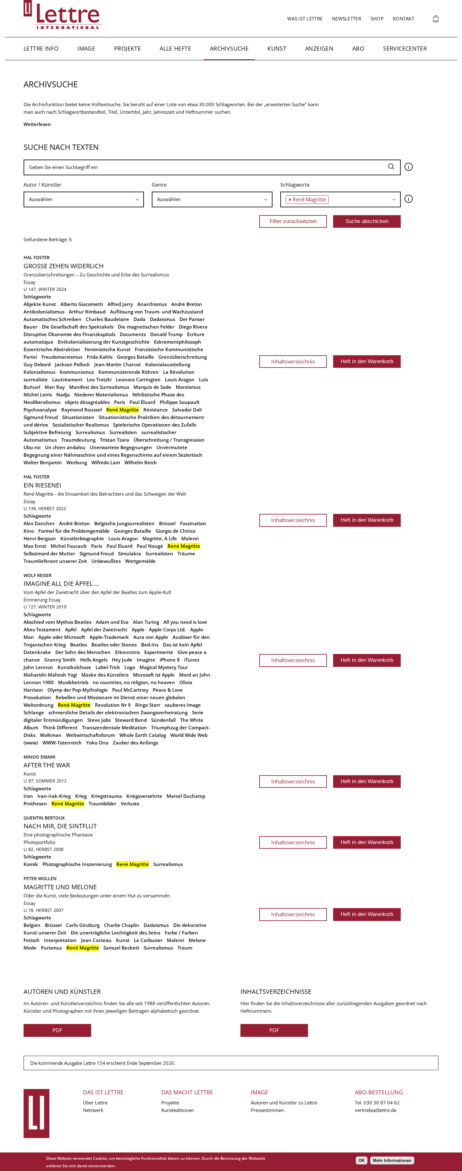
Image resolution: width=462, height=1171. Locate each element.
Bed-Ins (149, 644)
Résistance (155, 409)
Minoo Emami (39, 757)
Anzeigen (319, 48)
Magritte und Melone (60, 887)
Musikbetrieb (73, 682)
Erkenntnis (127, 652)
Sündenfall (163, 720)
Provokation (37, 697)
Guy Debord (37, 364)
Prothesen (35, 803)
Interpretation (60, 940)
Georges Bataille (135, 357)
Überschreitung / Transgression (169, 440)
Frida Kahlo (100, 357)
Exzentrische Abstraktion (52, 349)
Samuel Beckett (121, 948)
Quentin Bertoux (44, 818)
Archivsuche (229, 48)
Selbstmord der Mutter (49, 553)
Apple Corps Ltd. (167, 629)
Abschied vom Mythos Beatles (57, 622)
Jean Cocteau (96, 940)
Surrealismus (90, 432)
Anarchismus (152, 304)
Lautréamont (67, 379)
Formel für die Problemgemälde (74, 531)
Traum (185, 948)
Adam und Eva (112, 622)
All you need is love (185, 622)
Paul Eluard (119, 546)
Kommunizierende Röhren (128, 372)
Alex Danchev (39, 523)
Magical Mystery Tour (164, 667)
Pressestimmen (267, 1110)
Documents (133, 334)
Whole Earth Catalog (142, 735)
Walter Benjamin (43, 462)
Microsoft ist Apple (154, 675)
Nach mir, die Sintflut (60, 826)
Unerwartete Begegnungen (121, 447)
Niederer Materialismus (101, 394)
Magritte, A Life (159, 538)
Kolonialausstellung (167, 364)
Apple (138, 629)
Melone (197, 940)
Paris (119, 402)
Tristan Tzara (114, 440)
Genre (159, 184)
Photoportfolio (39, 842)
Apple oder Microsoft (61, 637)
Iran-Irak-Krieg (54, 796)
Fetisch (32, 940)
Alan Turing (146, 622)
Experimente (158, 652)
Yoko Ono (97, 742)
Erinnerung (35, 599)
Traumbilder (102, 803)
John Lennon (38, 667)
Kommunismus (77, 372)
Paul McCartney (130, 690)
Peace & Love (168, 690)
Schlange (34, 712)
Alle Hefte (175, 48)
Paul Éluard (142, 402)
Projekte (127, 48)
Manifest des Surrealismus (99, 387)
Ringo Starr (147, 705)
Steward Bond (131, 720)
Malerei (190, 538)
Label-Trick (108, 667)
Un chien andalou (65, 447)
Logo (129, 667)
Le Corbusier (148, 940)
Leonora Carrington (138, 379)
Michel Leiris (38, 394)
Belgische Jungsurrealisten (124, 523)
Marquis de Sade (152, 387)
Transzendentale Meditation (114, 727)
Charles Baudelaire (107, 319)
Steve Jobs (99, 720)
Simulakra (129, 553)
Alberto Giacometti (81, 304)
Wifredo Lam (105, 462)
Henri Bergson (40, 538)
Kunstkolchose (74, 667)
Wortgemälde (140, 561)
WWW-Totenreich (62, 742)
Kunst (276, 48)
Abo (358, 48)
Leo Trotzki (99, 379)
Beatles (78, 644)
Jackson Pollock (72, 364)
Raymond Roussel (81, 409)
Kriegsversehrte (144, 796)
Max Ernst (35, 546)
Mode (30, 948)
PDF (57, 1030)
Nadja (63, 394)
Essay (30, 282)
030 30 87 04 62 (382, 1102)
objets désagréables (87, 402)
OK (362, 1160)
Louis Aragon (180, 379)
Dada (140, 319)
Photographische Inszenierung (77, 864)
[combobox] (84, 199)
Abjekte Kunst (40, 304)
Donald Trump (166, 334)
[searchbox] (84, 199)
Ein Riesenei (42, 485)
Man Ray (55, 387)
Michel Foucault (69, 546)
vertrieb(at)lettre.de (375, 1110)
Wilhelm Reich (140, 462)
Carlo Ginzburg (83, 925)
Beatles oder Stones (114, 644)
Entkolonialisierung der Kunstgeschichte (104, 342)
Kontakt (403, 18)
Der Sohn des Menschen (83, 652)
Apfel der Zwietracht (104, 629)
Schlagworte (295, 184)
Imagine (146, 659)
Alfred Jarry (120, 304)
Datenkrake (37, 652)
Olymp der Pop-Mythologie (77, 690)
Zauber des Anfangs (135, 742)
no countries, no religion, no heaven (134, 682)
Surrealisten (123, 432)
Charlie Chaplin (121, 925)
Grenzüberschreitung (182, 357)
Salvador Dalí (187, 409)
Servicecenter (405, 48)
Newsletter (346, 18)
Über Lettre (95, 1102)
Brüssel (167, 523)
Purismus (51, 948)
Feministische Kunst (107, 349)
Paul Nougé (150, 546)
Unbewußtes (106, 561)
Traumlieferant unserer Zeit (55, 561)
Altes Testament (42, 629)
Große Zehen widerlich (64, 266)
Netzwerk (93, 1110)
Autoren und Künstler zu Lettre (284, 1102)
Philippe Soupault (180, 402)
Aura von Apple (150, 637)
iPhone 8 (170, 659)
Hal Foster (37, 257)
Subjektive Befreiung (47, 432)
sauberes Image (183, 705)
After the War (47, 765)
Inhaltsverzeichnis (293, 361)
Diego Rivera (193, 327)
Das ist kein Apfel (182, 644)
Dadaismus (162, 319)
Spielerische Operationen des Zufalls (154, 425)
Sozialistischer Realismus (80, 425)
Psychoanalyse (40, 409)
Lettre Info (41, 48)
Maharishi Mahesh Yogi (50, 675)
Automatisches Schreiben (52, 319)
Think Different (60, 727)
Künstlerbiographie (82, 538)
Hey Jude (122, 659)
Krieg (81, 796)
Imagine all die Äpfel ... (61, 583)
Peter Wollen (40, 878)
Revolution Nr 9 (113, 705)
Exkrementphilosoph (177, 342)
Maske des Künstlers (105, 675)
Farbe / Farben (181, 932)
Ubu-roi (32, 447)
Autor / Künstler (43, 184)
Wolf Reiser (38, 575)
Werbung (76, 462)
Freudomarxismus (61, 357)
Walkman (51, 735)
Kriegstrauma (106, 796)
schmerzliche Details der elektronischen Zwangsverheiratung (118, 712)
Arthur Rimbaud (87, 311)
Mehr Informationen (392, 1160)
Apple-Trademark (109, 637)
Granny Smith (60, 659)
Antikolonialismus (44, 311)
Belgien (32, 925)
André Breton (186, 304)
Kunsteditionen (177, 1110)
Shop (377, 18)
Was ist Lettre (304, 18)
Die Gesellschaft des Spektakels (77, 327)
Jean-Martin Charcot (117, 364)
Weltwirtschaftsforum (90, 735)
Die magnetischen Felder (146, 327)
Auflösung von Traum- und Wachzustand (156, 311)
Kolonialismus (39, 372)
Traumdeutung (78, 440)
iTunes (191, 659)
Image (86, 48)
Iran (28, 796)
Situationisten (78, 417)
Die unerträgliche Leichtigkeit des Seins (115, 932)
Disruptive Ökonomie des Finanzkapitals (69, 334)
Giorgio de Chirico (175, 531)
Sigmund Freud (41, 417)
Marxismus (188, 387)
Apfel (71, 629)
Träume (186, 553)
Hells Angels (93, 659)
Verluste (130, 803)
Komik (31, 864)
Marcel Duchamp (186, 796)
